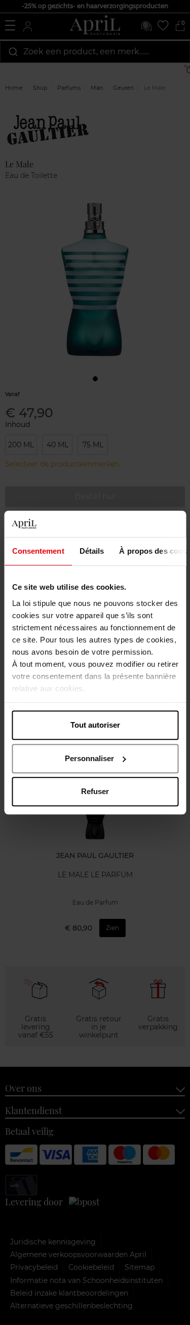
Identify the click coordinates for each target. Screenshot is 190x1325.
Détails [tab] (91, 551)
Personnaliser (89, 758)
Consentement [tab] (38, 551)
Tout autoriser (95, 725)
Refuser (95, 791)
